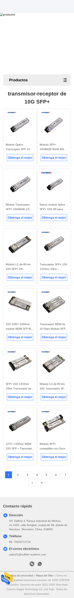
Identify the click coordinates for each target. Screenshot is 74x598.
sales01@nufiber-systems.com (27, 554)
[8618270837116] (39, 564)
